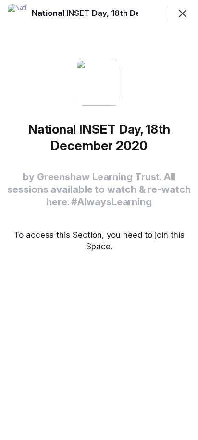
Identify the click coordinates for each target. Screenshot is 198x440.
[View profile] (17, 13)
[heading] (114, 13)
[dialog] (99, 220)
